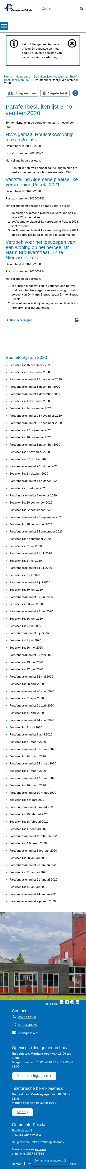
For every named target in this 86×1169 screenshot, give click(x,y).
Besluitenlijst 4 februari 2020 (28, 843)
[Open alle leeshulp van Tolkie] (75, 93)
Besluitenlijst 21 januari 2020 (28, 872)
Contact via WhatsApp (48, 1160)
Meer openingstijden (33, 1076)
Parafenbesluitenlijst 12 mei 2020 (31, 676)
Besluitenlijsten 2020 (17, 79)
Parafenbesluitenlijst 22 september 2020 (36, 517)
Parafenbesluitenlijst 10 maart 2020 (32, 792)
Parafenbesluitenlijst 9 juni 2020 (30, 633)
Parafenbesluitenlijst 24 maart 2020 (32, 763)
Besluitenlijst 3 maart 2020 (26, 799)
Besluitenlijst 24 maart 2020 (27, 756)
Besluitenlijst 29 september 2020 (30, 502)
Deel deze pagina (20, 320)
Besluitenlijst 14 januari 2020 (28, 886)
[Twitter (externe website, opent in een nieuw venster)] (67, 1002)
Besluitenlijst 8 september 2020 (30, 538)
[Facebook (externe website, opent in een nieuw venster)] (61, 1002)
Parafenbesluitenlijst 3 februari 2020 (33, 850)
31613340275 (27, 1025)
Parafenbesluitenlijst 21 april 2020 (31, 705)
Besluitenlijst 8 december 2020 (29, 372)
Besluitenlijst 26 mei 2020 (26, 647)
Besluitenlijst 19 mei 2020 (26, 662)
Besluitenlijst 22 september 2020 (30, 509)
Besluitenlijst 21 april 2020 (26, 698)
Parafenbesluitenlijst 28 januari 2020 (33, 865)
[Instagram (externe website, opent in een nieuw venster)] (72, 1002)
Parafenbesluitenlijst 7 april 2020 (30, 734)
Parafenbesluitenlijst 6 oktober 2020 (33, 495)
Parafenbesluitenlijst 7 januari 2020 (32, 901)
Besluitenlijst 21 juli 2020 (25, 546)
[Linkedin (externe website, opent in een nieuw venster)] (77, 1002)
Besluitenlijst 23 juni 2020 (26, 604)
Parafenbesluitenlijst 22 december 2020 (35, 423)
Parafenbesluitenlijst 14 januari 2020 (33, 894)
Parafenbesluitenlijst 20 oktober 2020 (33, 466)
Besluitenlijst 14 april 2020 (26, 712)
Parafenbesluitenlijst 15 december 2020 (35, 379)
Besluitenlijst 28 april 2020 (26, 683)
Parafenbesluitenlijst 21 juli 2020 (30, 553)
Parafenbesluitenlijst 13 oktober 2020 (33, 480)
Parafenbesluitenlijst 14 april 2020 (31, 720)
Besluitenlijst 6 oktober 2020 (28, 488)
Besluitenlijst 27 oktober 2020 (28, 459)
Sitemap (16, 1163)
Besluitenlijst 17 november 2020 (30, 430)
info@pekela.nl (25, 1033)
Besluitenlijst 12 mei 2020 (26, 669)
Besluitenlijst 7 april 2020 (25, 727)
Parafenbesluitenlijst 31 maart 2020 (32, 749)
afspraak (40, 1149)
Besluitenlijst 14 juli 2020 (25, 560)
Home (8, 76)
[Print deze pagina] (76, 320)
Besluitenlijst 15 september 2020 (30, 524)
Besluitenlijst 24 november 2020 (30, 408)
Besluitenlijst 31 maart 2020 (27, 741)
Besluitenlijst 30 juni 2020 (26, 589)
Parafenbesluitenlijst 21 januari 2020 (33, 879)
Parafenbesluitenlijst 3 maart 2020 (31, 807)
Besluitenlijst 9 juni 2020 (25, 626)
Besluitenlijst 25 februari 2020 (28, 814)
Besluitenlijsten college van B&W (55, 76)
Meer (21, 1112)
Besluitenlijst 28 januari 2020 (28, 858)
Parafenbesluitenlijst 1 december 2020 (34, 394)
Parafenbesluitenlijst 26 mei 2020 (31, 655)
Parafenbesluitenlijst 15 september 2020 (36, 531)
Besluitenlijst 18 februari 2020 (28, 821)
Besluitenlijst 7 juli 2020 (24, 575)
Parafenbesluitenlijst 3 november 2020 (34, 444)
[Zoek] (81, 8)
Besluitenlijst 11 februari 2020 (28, 829)
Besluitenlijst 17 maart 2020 (27, 770)
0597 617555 (27, 1017)
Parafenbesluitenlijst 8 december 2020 (34, 386)
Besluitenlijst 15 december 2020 (30, 365)
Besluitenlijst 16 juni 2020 (26, 618)
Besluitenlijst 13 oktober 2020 (28, 473)
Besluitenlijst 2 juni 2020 (25, 640)
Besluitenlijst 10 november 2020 (30, 437)
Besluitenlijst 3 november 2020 (29, 452)
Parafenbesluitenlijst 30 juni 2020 (31, 597)
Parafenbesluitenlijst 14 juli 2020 (30, 567)
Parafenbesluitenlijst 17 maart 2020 (32, 778)
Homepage (23, 76)
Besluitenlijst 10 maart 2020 (27, 785)
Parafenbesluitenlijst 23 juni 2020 (31, 611)
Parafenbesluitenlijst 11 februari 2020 (33, 836)
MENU (4, 26)
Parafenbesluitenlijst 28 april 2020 (31, 691)
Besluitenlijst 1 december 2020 (29, 401)
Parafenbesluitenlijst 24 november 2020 (35, 415)
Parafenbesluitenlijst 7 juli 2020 (29, 582)
